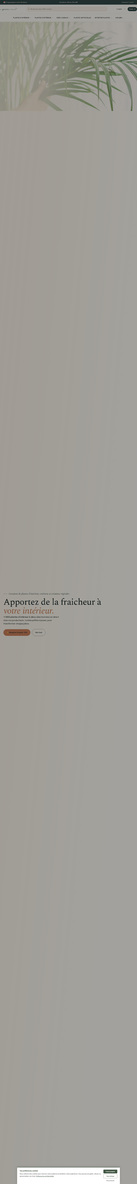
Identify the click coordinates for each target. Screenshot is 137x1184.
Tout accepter (110, 1171)
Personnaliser (110, 1180)
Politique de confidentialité (45, 1176)
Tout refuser (110, 1176)
